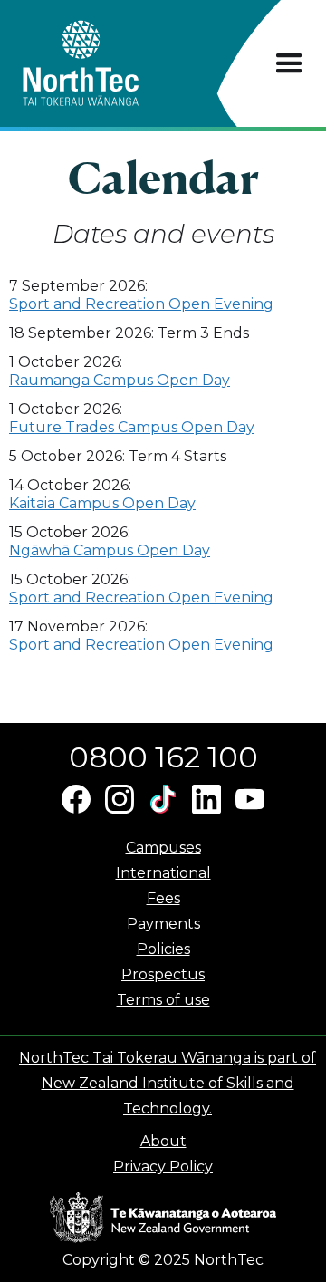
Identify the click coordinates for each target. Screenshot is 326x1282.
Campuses (163, 847)
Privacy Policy (163, 1166)
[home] (112, 63)
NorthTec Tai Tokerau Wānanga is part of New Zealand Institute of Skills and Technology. (167, 1083)
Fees (163, 898)
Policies (163, 949)
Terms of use (163, 999)
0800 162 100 (163, 757)
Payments (163, 923)
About (163, 1141)
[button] (289, 64)
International (163, 873)
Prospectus (163, 974)
